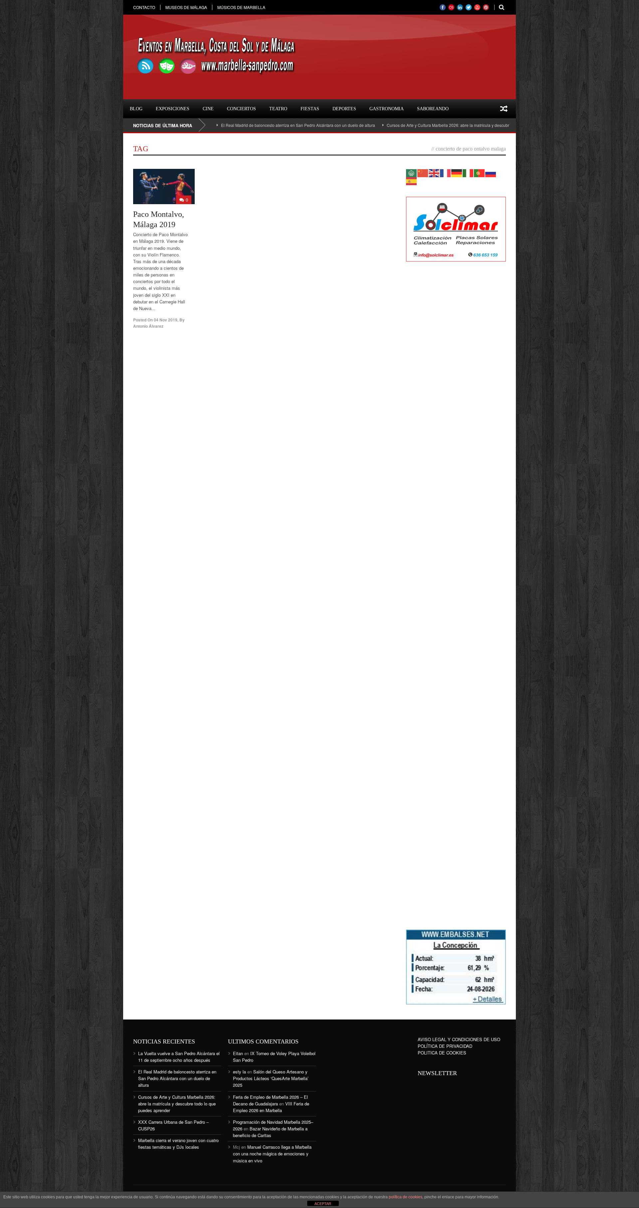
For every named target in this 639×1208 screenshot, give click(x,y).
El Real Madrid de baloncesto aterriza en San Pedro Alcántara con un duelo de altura (261, 125)
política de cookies (405, 1197)
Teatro (278, 108)
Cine (208, 108)
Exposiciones (172, 108)
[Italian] (468, 172)
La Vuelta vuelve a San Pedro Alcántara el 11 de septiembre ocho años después (179, 1056)
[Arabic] (411, 172)
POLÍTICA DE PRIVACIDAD (445, 1046)
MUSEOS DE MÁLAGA (186, 7)
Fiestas (310, 108)
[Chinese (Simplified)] (423, 172)
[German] (457, 172)
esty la (239, 1071)
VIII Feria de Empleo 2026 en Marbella (271, 1106)
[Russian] (491, 172)
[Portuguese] (479, 172)
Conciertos (241, 108)
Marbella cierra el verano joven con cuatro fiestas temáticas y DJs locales (178, 1143)
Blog (136, 108)
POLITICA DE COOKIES (442, 1052)
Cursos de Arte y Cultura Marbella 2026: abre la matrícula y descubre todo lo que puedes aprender (438, 125)
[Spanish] (411, 180)
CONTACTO (144, 7)
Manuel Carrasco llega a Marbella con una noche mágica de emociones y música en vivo (272, 1153)
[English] (434, 172)
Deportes (344, 108)
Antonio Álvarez (148, 326)
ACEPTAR (323, 1204)
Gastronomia (386, 108)
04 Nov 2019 (165, 320)
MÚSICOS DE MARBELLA (241, 7)
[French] (445, 172)
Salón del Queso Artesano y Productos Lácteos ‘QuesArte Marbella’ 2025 (271, 1078)
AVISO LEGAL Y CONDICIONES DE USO (459, 1039)
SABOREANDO (433, 108)
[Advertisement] (456, 375)
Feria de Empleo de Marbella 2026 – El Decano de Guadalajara (270, 1100)
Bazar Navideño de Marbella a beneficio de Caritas (270, 1131)
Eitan (238, 1053)
